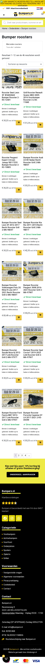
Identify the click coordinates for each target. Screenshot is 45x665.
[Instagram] (12, 518)
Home (4, 28)
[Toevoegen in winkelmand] (19, 122)
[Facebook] (5, 518)
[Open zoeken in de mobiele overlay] (22, 22)
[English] (41, 8)
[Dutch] (38, 8)
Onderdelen (14, 28)
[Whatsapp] (19, 518)
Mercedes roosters (14, 44)
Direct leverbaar (12, 104)
